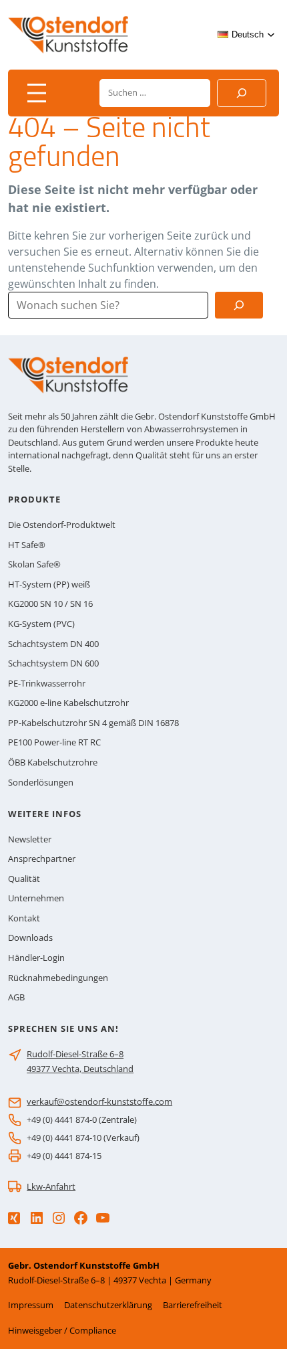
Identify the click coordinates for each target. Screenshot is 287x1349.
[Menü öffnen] (37, 93)
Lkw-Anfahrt (51, 1186)
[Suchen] (241, 93)
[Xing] (14, 1218)
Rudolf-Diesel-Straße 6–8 (75, 1054)
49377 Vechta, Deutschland (80, 1069)
